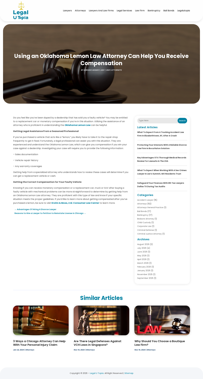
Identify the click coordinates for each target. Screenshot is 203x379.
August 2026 (143, 244)
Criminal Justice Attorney (149, 233)
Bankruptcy (154, 10)
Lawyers (67, 10)
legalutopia (183, 10)
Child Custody (144, 222)
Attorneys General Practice (150, 207)
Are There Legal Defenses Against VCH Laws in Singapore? (97, 343)
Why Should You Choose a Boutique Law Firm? (160, 343)
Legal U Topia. (97, 373)
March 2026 (143, 263)
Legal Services (124, 10)
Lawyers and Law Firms (101, 10)
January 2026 (143, 270)
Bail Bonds (168, 10)
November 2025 (144, 274)
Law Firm (140, 10)
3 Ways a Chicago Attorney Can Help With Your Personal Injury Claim (39, 343)
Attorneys (80, 10)
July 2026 (141, 248)
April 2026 (142, 259)
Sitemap (129, 373)
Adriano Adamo (91, 70)
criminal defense (145, 230)
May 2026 (142, 255)
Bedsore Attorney (145, 218)
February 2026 (144, 266)
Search (182, 120)
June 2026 (142, 251)
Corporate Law (144, 226)
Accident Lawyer (145, 200)
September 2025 (145, 278)
